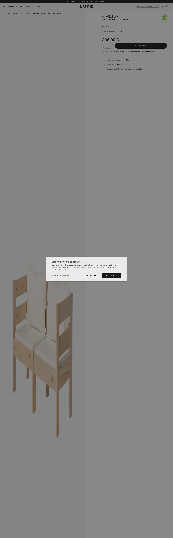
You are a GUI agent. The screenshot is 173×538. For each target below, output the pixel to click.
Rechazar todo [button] (91, 275)
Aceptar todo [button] (111, 275)
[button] (60, 275)
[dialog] (86, 269)
